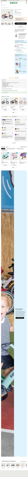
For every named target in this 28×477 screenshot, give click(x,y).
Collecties (5, 7)
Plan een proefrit (20, 317)
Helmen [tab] (3, 148)
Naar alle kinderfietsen (23, 461)
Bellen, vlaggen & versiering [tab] (11, 148)
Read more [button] (16, 125)
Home (2, 7)
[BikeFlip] (14, 3)
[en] (26, 0)
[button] (26, 3)
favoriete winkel (21, 47)
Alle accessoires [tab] (4, 150)
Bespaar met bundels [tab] (20, 148)
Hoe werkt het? (20, 26)
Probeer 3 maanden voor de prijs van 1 (14, 0)
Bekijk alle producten (23, 146)
